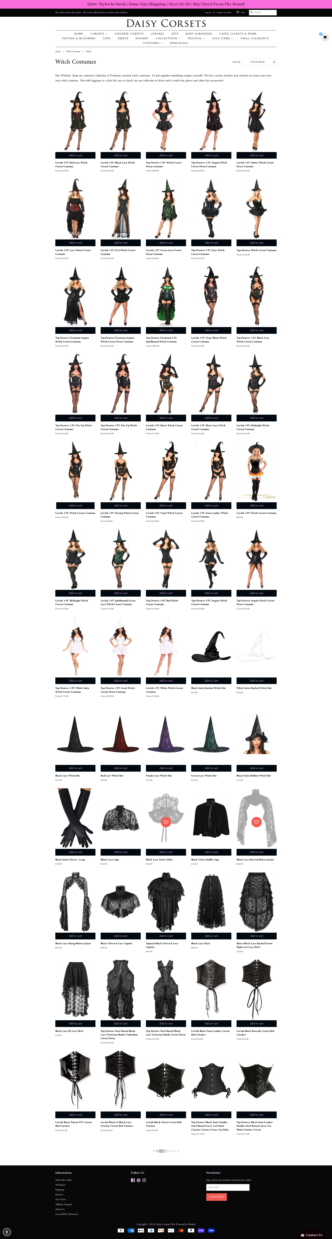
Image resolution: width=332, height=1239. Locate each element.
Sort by (236, 62)
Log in (208, 12)
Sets (174, 34)
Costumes (151, 43)
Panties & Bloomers (79, 38)
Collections (167, 38)
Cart (243, 13)
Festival (195, 38)
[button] (7, 1232)
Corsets (97, 34)
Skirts (123, 38)
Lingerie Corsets (129, 34)
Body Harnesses (199, 34)
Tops (107, 38)
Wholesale (179, 43)
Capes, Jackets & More (238, 34)
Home (78, 34)
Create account (224, 12)
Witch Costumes (73, 52)
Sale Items (221, 38)
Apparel (157, 34)
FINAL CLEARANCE (255, 38)
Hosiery (142, 38)
